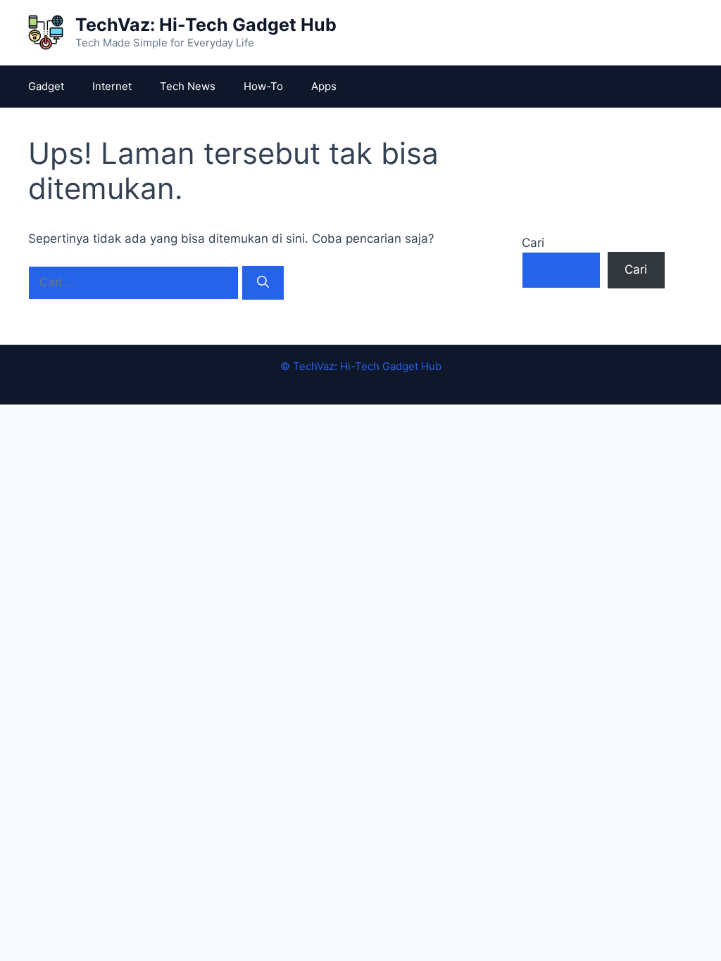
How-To (263, 86)
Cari (533, 243)
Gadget (46, 86)
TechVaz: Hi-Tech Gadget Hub (206, 24)
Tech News (187, 86)
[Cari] (263, 283)
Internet (112, 86)
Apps (324, 86)
